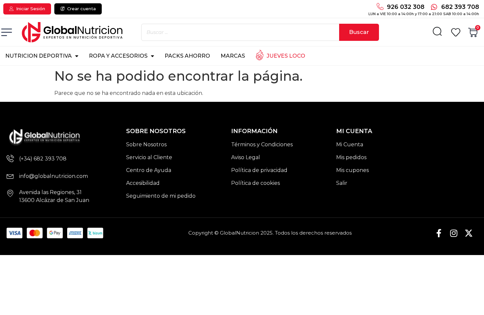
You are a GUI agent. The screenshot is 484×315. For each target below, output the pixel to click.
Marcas (233, 56)
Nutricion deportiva (38, 56)
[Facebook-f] (439, 233)
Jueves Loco (286, 56)
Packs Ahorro (187, 56)
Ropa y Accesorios (118, 56)
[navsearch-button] (437, 33)
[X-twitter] (469, 233)
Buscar (359, 32)
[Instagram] (454, 233)
